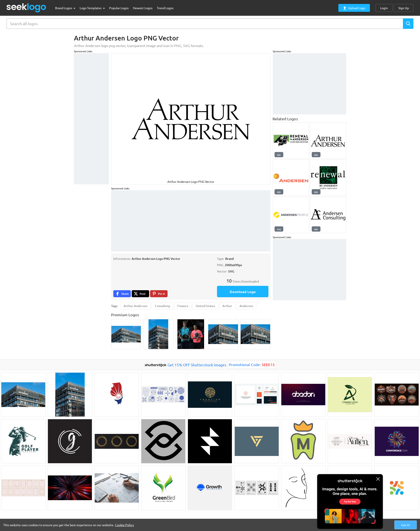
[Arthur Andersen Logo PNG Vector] (328, 140)
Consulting (162, 306)
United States (205, 306)
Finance (182, 306)
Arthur (227, 306)
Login (384, 8)
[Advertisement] (91, 118)
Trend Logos (165, 8)
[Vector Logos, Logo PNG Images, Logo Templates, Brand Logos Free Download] (26, 7)
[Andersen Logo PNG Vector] (291, 178)
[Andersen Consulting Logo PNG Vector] (328, 215)
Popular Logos (119, 8)
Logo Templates (91, 8)
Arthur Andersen (135, 306)
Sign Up (403, 8)
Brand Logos (64, 8)
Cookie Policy (124, 525)
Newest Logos (142, 8)
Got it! (405, 525)
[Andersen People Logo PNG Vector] (291, 215)
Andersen (246, 306)
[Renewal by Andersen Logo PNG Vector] (291, 140)
